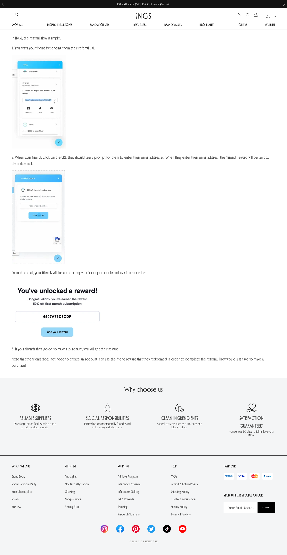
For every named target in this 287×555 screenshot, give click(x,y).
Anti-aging (71, 476)
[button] (284, 4)
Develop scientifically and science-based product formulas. (35, 425)
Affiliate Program (128, 476)
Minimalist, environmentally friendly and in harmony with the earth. (107, 425)
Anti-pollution (73, 499)
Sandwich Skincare (128, 514)
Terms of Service (181, 514)
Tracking (123, 506)
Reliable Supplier (22, 491)
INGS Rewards (126, 499)
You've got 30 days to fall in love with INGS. (251, 433)
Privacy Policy (179, 506)
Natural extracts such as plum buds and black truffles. (179, 425)
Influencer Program (129, 484)
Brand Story (18, 476)
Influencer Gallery (128, 491)
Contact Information (183, 499)
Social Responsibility (24, 484)
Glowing (70, 491)
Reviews (16, 506)
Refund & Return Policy (184, 484)
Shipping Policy (180, 491)
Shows (15, 499)
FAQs (174, 476)
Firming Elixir (72, 506)
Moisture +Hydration (77, 484)
